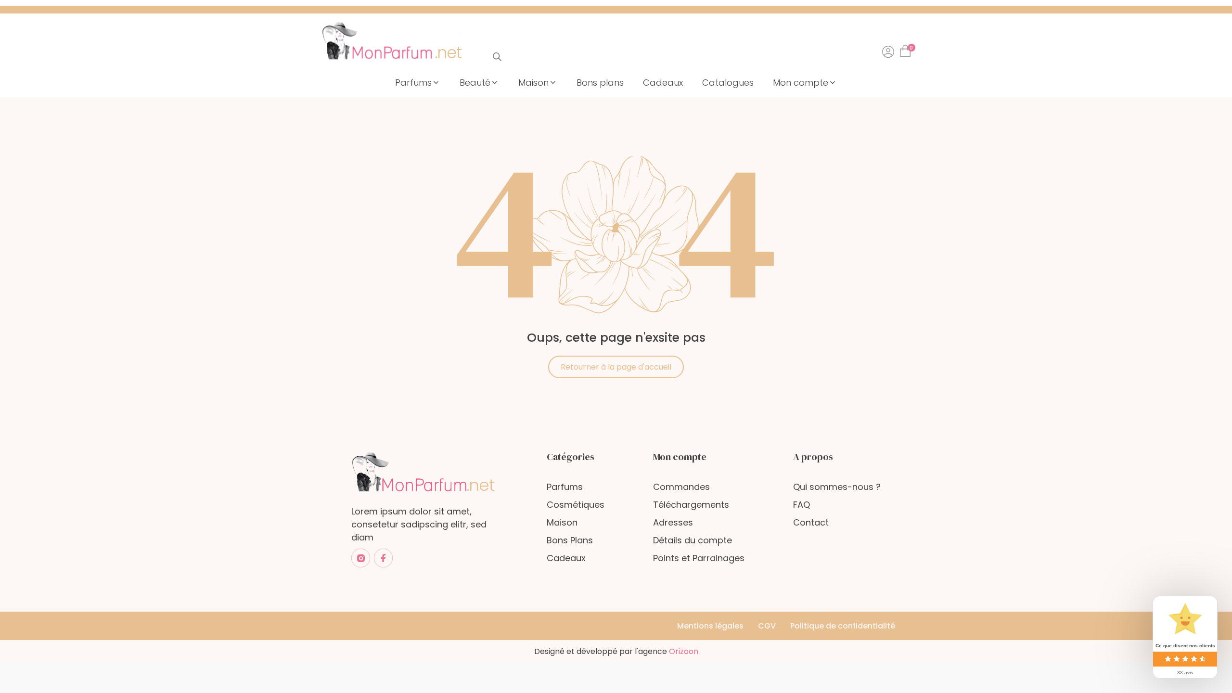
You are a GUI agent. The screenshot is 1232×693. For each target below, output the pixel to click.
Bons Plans (570, 540)
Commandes (681, 487)
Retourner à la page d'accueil (616, 366)
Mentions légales (710, 625)
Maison (562, 522)
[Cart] (907, 48)
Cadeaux (566, 558)
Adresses (673, 522)
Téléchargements (691, 505)
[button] (417, 82)
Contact (811, 522)
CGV (767, 625)
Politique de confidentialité (842, 625)
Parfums (565, 487)
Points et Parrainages (698, 558)
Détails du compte (692, 540)
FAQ (801, 505)
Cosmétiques (575, 505)
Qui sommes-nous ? (837, 487)
